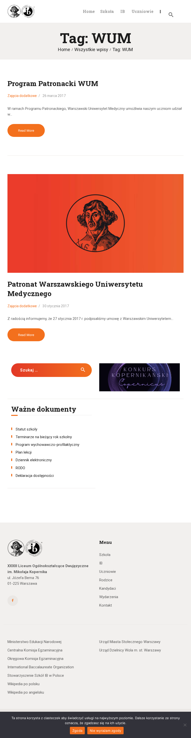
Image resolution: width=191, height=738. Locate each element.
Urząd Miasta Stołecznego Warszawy (129, 642)
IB (100, 563)
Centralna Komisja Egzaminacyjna (34, 650)
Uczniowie (107, 571)
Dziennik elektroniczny (34, 460)
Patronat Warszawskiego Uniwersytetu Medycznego (75, 288)
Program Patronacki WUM (52, 83)
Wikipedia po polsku (23, 684)
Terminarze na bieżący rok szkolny (44, 437)
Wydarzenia (108, 597)
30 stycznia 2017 (56, 306)
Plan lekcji (24, 452)
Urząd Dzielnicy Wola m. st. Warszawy (130, 650)
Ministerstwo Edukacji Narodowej (34, 642)
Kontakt (105, 605)
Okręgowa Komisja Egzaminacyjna (35, 658)
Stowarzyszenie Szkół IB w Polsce (35, 675)
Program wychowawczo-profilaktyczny (47, 444)
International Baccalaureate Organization (40, 667)
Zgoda (77, 731)
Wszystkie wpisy (91, 49)
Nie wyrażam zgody (105, 731)
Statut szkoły (26, 429)
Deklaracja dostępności (35, 475)
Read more (26, 130)
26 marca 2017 (54, 96)
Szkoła (104, 555)
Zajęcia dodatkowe (22, 96)
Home (64, 49)
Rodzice (105, 580)
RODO (20, 468)
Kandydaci (107, 588)
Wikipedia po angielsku (25, 692)
